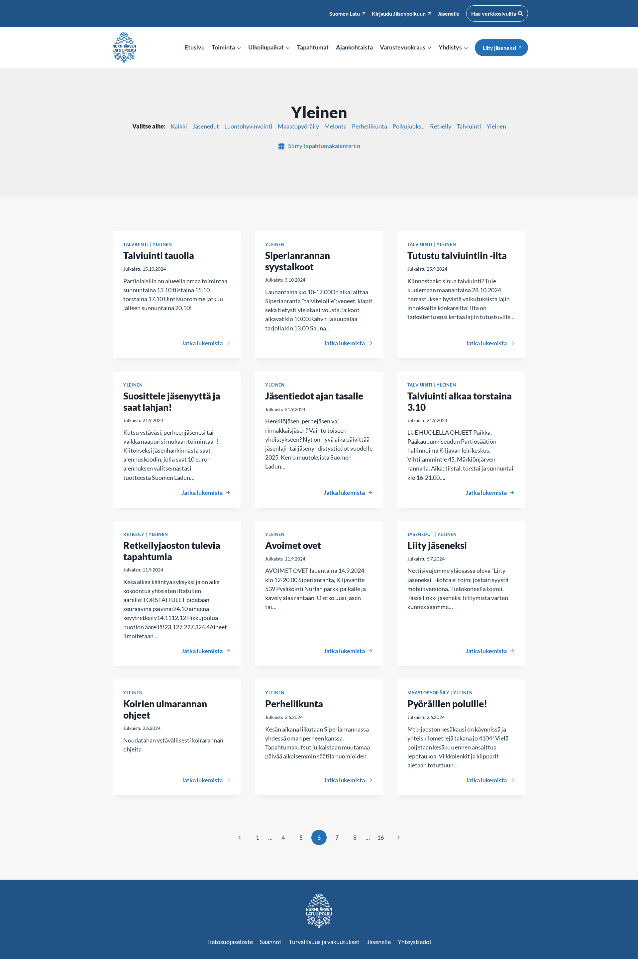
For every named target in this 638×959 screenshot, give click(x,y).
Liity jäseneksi (499, 47)
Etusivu (195, 47)
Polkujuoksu (408, 126)
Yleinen (496, 126)
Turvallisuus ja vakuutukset (324, 941)
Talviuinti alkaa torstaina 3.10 (459, 401)
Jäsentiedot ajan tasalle (314, 395)
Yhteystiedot (415, 941)
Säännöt (270, 941)
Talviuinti (469, 126)
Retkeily (440, 126)
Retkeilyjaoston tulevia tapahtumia (171, 551)
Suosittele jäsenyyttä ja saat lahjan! (171, 401)
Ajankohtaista (354, 47)
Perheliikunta (369, 126)
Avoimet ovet (293, 545)
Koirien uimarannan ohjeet (165, 709)
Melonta (335, 126)
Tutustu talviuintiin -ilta (457, 255)
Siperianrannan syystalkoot (297, 261)
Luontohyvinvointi (248, 126)
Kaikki (179, 126)
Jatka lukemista (206, 343)
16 (380, 837)
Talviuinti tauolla (158, 255)
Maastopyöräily (298, 126)
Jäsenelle (379, 941)
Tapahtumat (313, 47)
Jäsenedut (205, 126)
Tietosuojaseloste (229, 941)
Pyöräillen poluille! (447, 703)
